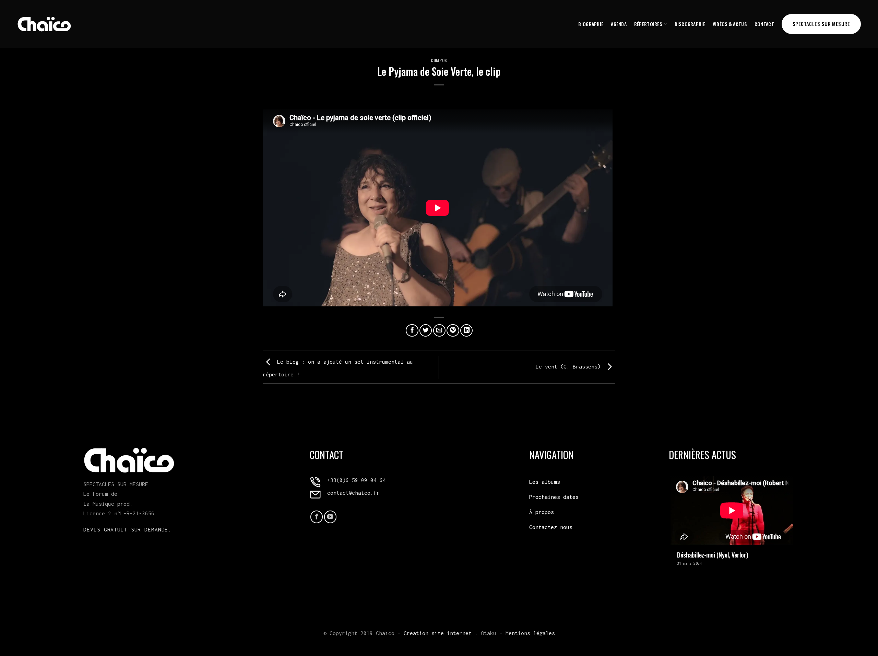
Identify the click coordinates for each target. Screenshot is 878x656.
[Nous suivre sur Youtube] (330, 517)
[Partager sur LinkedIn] (466, 330)
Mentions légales (530, 633)
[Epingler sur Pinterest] (453, 330)
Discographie (690, 23)
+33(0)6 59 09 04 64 (356, 480)
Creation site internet (438, 633)
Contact (764, 23)
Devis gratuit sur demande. (127, 529)
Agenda (619, 23)
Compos (439, 60)
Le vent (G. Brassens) (570, 366)
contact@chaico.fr (353, 493)
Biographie (590, 23)
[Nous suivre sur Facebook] (316, 517)
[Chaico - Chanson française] (44, 24)
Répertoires (648, 23)
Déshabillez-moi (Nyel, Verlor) (712, 555)
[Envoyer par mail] (439, 330)
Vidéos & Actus (730, 23)
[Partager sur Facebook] (412, 330)
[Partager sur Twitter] (425, 330)
